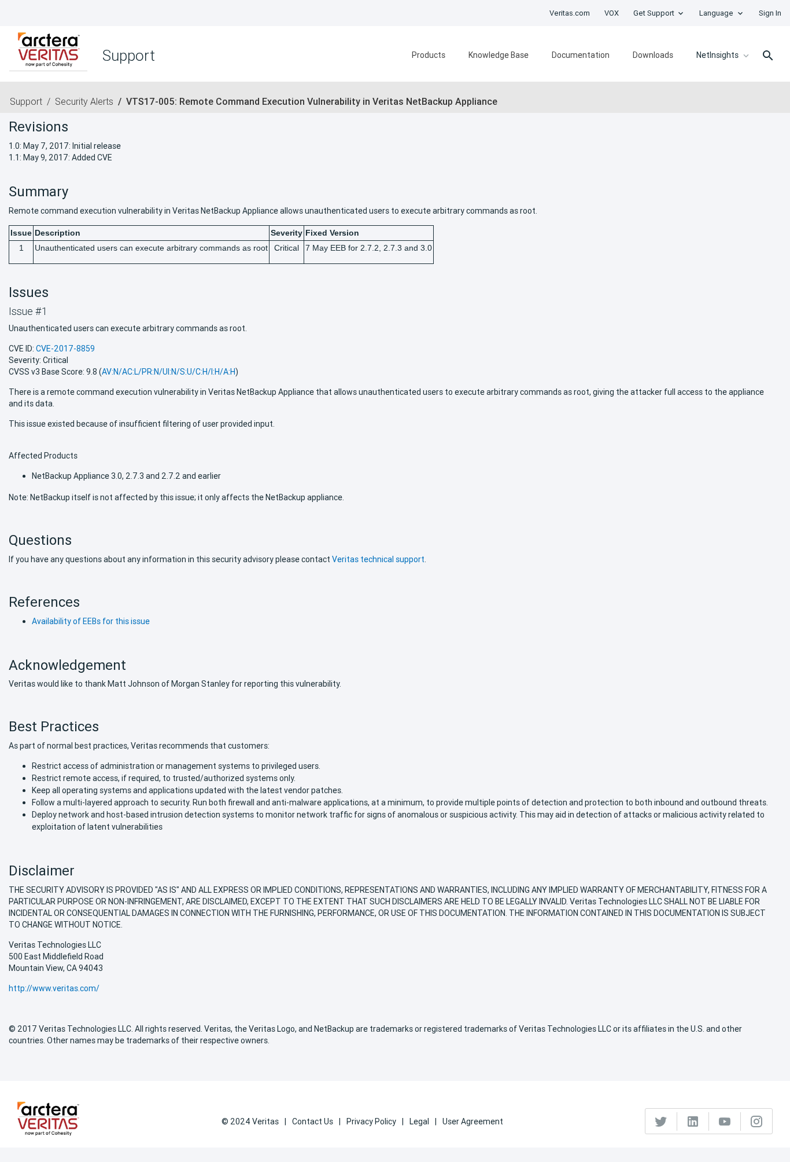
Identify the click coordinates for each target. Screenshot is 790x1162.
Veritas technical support (378, 559)
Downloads (653, 55)
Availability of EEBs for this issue (91, 621)
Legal (419, 1121)
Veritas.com (569, 13)
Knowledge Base (498, 55)
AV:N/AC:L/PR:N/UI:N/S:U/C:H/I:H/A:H (168, 371)
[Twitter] (661, 1121)
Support (26, 101)
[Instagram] (756, 1121)
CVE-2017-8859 (65, 348)
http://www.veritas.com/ (54, 988)
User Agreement (472, 1121)
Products (428, 55)
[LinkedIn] (693, 1121)
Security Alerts (84, 101)
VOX (611, 13)
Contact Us (312, 1121)
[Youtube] (725, 1121)
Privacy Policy (371, 1121)
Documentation (581, 55)
